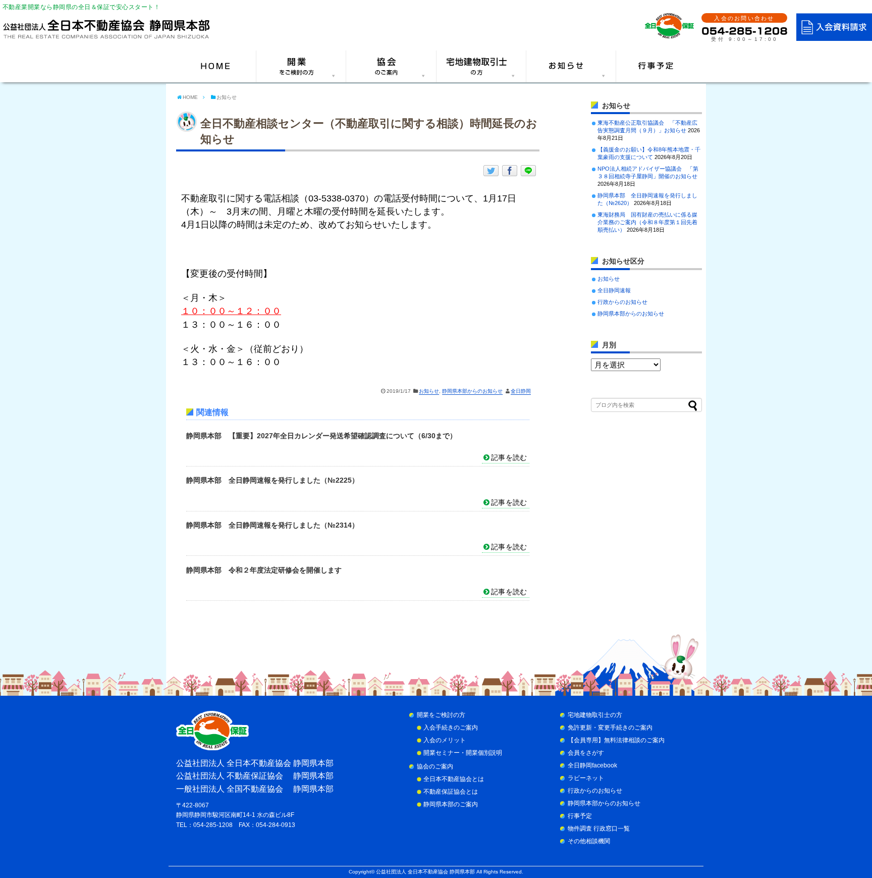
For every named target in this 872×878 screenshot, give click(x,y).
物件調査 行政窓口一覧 (599, 828)
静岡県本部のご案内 (450, 804)
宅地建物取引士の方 (595, 714)
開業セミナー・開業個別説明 (462, 752)
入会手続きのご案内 (450, 727)
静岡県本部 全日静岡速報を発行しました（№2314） (272, 525)
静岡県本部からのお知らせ (472, 391)
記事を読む (509, 457)
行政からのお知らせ (622, 302)
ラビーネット (586, 778)
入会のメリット (444, 740)
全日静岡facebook (592, 765)
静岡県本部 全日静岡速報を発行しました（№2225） (272, 480)
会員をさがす (586, 752)
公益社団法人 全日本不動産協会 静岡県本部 (425, 871)
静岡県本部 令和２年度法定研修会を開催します (264, 570)
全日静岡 (521, 391)
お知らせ (429, 391)
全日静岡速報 (614, 290)
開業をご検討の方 (441, 714)
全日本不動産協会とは (453, 779)
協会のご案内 (435, 766)
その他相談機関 (589, 841)
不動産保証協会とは (450, 791)
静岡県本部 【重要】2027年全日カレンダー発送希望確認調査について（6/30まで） (321, 436)
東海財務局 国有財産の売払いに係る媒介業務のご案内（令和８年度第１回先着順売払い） (647, 222)
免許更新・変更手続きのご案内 (610, 727)
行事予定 (580, 815)
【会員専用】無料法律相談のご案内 (616, 740)
